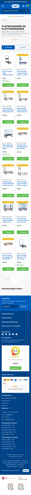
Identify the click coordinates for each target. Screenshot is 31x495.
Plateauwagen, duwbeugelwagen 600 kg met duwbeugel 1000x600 (8, 110)
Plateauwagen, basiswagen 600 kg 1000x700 (7, 257)
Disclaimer (24, 460)
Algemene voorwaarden (14, 460)
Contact (5, 460)
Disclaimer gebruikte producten (10, 462)
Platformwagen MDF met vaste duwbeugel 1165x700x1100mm (22, 257)
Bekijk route (5, 408)
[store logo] (15, 6)
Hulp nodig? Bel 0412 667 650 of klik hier (15, 2)
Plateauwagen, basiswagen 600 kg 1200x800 (22, 146)
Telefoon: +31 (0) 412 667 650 (10, 412)
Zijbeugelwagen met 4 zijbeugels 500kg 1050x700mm (7, 146)
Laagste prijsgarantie (11, 464)
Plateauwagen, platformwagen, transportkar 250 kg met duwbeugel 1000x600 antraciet (22, 110)
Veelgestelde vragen (12, 466)
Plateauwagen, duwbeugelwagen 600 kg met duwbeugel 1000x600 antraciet (8, 183)
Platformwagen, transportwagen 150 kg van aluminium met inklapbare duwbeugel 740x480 (22, 183)
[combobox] (15, 11)
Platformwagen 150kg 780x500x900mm (8, 73)
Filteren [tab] (9, 47)
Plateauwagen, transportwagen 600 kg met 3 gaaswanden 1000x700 (7, 220)
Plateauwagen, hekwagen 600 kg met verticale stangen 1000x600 (22, 220)
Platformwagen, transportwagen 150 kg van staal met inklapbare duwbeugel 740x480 (22, 73)
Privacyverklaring (23, 462)
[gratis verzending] (23, 65)
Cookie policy (20, 464)
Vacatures (21, 466)
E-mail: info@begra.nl (7, 414)
